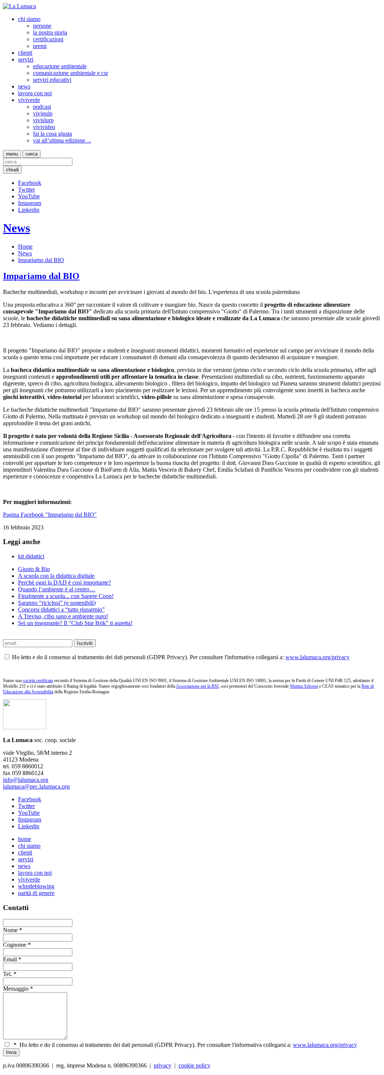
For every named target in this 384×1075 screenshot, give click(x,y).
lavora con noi (35, 93)
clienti (25, 52)
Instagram (29, 203)
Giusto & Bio (34, 569)
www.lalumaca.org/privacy (317, 657)
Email (10, 959)
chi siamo (29, 19)
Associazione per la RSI (197, 686)
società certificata (38, 680)
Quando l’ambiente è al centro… (56, 589)
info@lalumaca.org (25, 780)
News (16, 228)
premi (39, 46)
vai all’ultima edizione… (62, 140)
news (24, 86)
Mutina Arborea (304, 686)
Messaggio (15, 988)
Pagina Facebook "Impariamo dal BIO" (50, 514)
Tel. (7, 974)
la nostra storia (50, 32)
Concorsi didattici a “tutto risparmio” (61, 609)
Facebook (29, 183)
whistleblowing (36, 886)
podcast (42, 106)
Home (25, 246)
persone (42, 25)
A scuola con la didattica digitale (56, 576)
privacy (162, 1065)
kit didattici (31, 556)
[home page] (19, 6)
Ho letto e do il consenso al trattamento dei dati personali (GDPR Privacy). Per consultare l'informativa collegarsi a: (185, 1045)
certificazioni (48, 39)
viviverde (29, 100)
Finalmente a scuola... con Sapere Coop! (66, 596)
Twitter (26, 189)
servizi (25, 59)
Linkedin (28, 210)
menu (12, 154)
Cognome (14, 945)
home (24, 839)
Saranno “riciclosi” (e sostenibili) (57, 603)
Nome (10, 930)
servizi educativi (52, 79)
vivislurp (43, 120)
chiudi (12, 169)
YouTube (29, 196)
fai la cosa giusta (52, 133)
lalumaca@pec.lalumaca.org (36, 786)
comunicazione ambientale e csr (70, 73)
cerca (32, 154)
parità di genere (36, 893)
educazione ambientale (60, 66)
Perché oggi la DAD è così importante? (64, 582)
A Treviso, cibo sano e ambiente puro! (63, 616)
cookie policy (194, 1065)
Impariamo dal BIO (41, 260)
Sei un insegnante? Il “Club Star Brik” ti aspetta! (75, 623)
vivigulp (42, 113)
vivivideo (44, 127)
